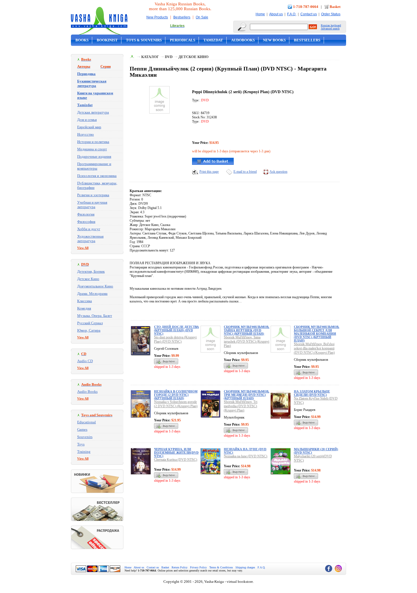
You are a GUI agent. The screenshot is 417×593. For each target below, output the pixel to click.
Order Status (330, 14)
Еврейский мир (89, 127)
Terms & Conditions (221, 567)
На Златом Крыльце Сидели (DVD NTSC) (312, 393)
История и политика (93, 142)
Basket (335, 7)
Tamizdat (213, 40)
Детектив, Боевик (91, 271)
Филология (85, 214)
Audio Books (87, 391)
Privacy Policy (198, 567)
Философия (86, 221)
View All (83, 247)
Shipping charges (245, 567)
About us (276, 14)
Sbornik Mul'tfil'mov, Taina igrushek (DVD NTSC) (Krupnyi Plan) (246, 341)
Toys (81, 444)
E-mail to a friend (245, 172)
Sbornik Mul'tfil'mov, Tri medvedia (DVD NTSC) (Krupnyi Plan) (240, 406)
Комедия (84, 308)
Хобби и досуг (88, 229)
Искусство (85, 134)
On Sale (202, 17)
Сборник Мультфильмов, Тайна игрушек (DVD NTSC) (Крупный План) (246, 330)
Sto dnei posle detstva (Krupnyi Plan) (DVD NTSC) (175, 339)
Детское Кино (88, 279)
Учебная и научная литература (92, 204)
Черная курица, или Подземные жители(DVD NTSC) (176, 452)
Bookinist (107, 40)
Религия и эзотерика (93, 195)
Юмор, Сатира (88, 330)
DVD (168, 57)
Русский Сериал (90, 323)
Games (82, 429)
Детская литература (93, 112)
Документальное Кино (95, 286)
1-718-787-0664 (305, 7)
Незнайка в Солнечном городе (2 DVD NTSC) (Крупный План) (175, 395)
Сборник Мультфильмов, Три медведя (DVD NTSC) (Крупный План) (246, 395)
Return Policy (180, 567)
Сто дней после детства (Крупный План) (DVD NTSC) (176, 330)
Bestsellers (181, 17)
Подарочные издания (94, 156)
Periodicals (182, 40)
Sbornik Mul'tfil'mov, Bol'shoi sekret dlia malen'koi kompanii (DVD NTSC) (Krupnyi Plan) (314, 348)
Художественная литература (90, 238)
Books (82, 40)
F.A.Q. (291, 14)
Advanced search (330, 28)
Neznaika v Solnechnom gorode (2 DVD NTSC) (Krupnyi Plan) (175, 404)
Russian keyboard (331, 25)
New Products (157, 17)
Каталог (150, 57)
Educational (86, 422)
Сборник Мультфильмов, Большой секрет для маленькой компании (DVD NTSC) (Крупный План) (316, 333)
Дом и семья (87, 120)
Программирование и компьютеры (94, 166)
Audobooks (243, 40)
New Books (274, 40)
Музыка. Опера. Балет (94, 315)
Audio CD (85, 361)
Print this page (209, 172)
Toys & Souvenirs (144, 40)
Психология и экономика (97, 176)
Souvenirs (84, 437)
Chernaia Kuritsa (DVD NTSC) (175, 460)
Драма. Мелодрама (92, 293)
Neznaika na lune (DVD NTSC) (245, 456)
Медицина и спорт (92, 149)
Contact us (308, 14)
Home (260, 14)
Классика (84, 301)
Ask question (278, 172)
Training (83, 451)
